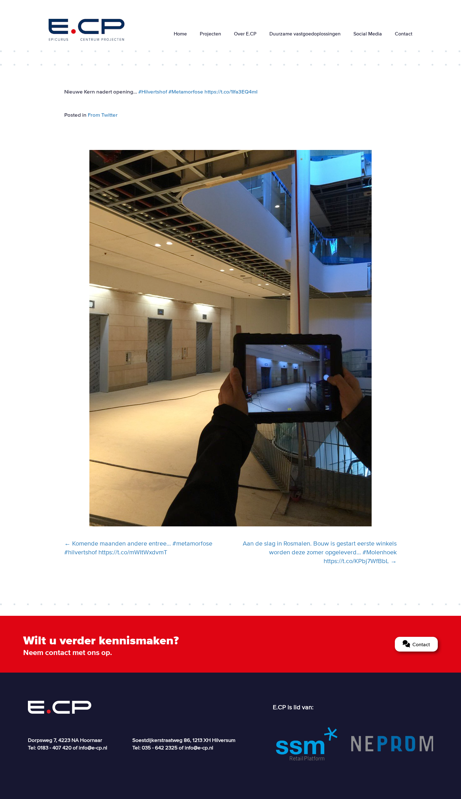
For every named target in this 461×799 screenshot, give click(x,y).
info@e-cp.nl (93, 747)
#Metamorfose (185, 91)
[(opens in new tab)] (306, 743)
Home (180, 33)
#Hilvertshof (152, 91)
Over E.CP (245, 33)
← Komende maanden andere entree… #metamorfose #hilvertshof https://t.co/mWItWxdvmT (138, 548)
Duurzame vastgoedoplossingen (305, 33)
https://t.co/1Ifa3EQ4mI (230, 91)
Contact (403, 33)
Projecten (210, 33)
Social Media (367, 33)
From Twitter (103, 115)
